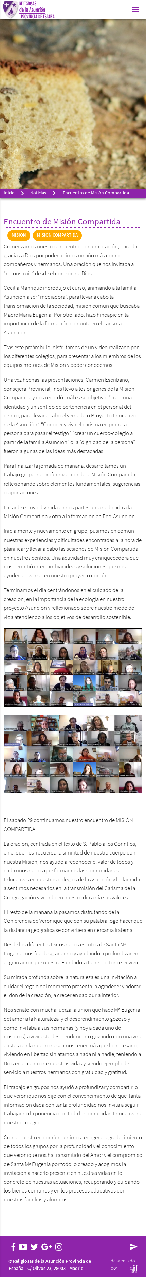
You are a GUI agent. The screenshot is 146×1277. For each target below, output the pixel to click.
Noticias (38, 193)
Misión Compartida (57, 235)
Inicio (9, 193)
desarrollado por (123, 1265)
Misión (19, 235)
